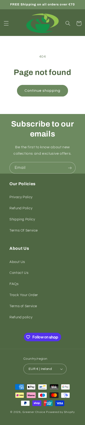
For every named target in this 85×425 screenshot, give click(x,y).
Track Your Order (23, 295)
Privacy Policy (21, 197)
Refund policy (20, 317)
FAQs (14, 284)
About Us (17, 262)
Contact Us (18, 273)
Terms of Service (23, 306)
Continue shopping (43, 90)
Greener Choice (34, 412)
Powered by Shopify (60, 412)
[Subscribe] (69, 168)
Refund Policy (20, 208)
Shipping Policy (22, 219)
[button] (6, 23)
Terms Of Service (23, 230)
